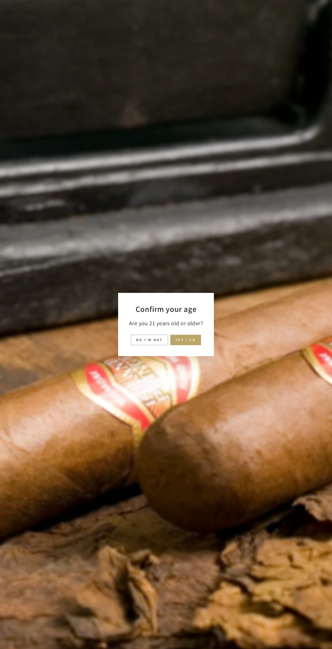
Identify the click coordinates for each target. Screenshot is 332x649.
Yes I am (185, 340)
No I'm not (149, 340)
